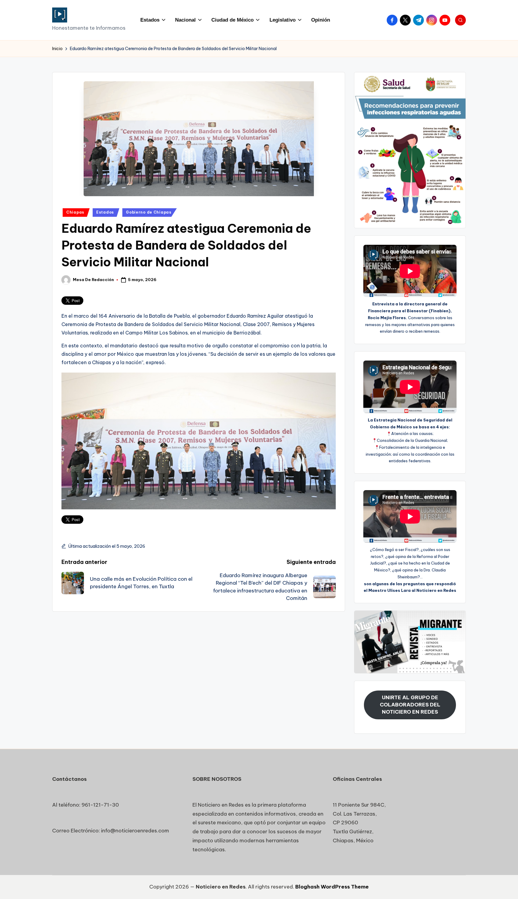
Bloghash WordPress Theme (332, 886)
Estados (105, 212)
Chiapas (75, 212)
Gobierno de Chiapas (148, 212)
